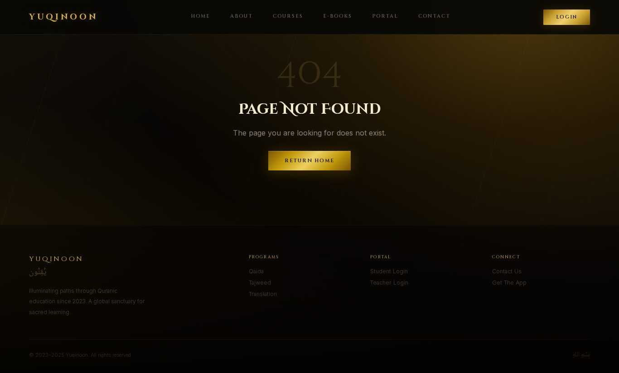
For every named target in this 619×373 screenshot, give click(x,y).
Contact (434, 16)
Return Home (310, 160)
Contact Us (507, 271)
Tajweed (260, 282)
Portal (385, 16)
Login (566, 17)
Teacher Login (389, 282)
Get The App (509, 282)
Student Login (389, 271)
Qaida (256, 271)
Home (200, 16)
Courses (288, 16)
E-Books (337, 16)
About (241, 16)
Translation (263, 294)
